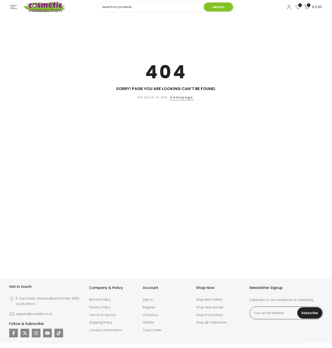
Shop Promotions (209, 315)
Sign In (148, 299)
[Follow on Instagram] (36, 333)
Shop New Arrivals (209, 307)
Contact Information (105, 330)
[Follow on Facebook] (13, 333)
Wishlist (148, 322)
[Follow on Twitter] (24, 333)
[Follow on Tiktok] (58, 333)
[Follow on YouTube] (47, 333)
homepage (181, 97)
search (218, 7)
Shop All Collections (211, 322)
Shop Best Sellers (209, 299)
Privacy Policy (99, 307)
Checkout (150, 315)
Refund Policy (99, 299)
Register (149, 307)
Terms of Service (102, 315)
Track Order (152, 330)
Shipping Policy (100, 322)
